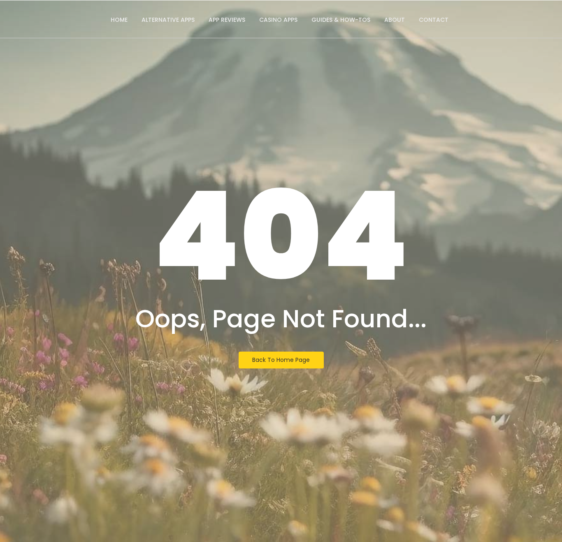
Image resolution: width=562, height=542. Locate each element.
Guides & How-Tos (340, 20)
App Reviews (227, 20)
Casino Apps (278, 20)
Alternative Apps (168, 20)
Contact (433, 20)
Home (119, 20)
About (394, 20)
